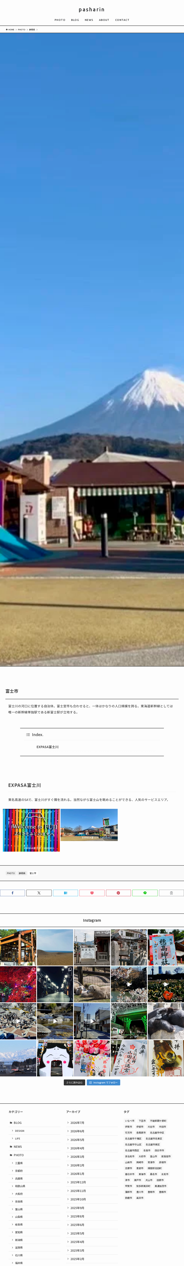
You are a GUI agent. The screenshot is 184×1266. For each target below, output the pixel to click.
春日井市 (129, 1174)
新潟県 (19, 1240)
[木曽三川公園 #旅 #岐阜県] (166, 984)
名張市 (146, 1150)
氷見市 (164, 1174)
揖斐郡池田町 (155, 1168)
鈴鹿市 (128, 1198)
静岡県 (22, 873)
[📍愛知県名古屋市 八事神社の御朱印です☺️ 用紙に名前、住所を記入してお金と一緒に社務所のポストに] (166, 1058)
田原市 (160, 1180)
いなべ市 (129, 1120)
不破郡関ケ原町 (158, 1120)
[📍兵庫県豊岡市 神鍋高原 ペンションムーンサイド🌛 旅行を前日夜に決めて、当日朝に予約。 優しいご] (18, 947)
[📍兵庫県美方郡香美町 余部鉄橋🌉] (92, 947)
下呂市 (142, 1120)
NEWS (18, 1146)
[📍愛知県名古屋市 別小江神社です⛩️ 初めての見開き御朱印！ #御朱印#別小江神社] (92, 1058)
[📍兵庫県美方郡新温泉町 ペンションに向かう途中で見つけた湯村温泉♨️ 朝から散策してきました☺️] (129, 947)
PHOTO (11, 873)
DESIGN (19, 1130)
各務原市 (141, 1132)
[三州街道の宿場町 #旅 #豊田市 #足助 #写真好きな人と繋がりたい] (55, 1021)
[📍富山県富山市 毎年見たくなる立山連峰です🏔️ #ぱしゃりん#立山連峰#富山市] (18, 1058)
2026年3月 (77, 1156)
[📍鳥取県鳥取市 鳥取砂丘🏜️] (55, 947)
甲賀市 (128, 1186)
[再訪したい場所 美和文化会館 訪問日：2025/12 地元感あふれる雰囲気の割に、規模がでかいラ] (18, 984)
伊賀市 (128, 1126)
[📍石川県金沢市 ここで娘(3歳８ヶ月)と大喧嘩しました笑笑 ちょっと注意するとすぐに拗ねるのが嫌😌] (129, 1021)
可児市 (128, 1132)
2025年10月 (78, 1199)
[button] (12, 893)
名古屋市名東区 (154, 1138)
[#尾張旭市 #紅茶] (18, 1021)
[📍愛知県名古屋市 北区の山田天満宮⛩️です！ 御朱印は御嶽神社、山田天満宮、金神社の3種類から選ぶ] (129, 1058)
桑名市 (153, 1174)
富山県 (19, 1209)
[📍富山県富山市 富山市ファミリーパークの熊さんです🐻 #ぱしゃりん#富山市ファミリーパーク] (166, 1021)
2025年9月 (77, 1208)
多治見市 (129, 1156)
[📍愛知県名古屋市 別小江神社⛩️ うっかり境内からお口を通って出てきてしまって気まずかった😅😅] (55, 1058)
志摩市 (128, 1168)
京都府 (19, 1171)
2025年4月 (77, 1242)
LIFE (17, 1138)
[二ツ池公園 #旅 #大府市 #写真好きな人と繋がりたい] (129, 984)
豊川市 (139, 1192)
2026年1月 (77, 1173)
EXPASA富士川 (47, 746)
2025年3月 (77, 1250)
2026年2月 (77, 1165)
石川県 (19, 1255)
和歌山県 (20, 1186)
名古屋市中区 (157, 1132)
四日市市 (159, 1150)
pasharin (92, 9)
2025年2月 (77, 1259)
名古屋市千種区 (133, 1138)
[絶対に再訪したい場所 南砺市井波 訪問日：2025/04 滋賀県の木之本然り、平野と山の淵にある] (55, 984)
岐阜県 (19, 1224)
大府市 (142, 1156)
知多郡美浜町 (143, 1186)
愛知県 (19, 1232)
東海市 (142, 1174)
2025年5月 (77, 1233)
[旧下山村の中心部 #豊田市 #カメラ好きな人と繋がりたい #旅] (92, 1021)
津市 (127, 1180)
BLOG (18, 1122)
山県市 (128, 1162)
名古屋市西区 (132, 1150)
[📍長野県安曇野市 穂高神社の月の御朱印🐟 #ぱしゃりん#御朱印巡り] (166, 947)
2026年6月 (77, 1131)
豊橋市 (162, 1192)
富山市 (153, 1156)
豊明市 (151, 1192)
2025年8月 (77, 1216)
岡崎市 (139, 1162)
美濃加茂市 (160, 1186)
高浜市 (139, 1198)
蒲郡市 (128, 1192)
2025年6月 (77, 1225)
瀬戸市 (137, 1180)
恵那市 (139, 1168)
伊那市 (139, 1126)
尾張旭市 (166, 1156)
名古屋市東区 (153, 1144)
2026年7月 (77, 1122)
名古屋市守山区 (133, 1144)
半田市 (162, 1126)
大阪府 (19, 1194)
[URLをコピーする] (171, 893)
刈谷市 (151, 1126)
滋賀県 (19, 1247)
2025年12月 (78, 1182)
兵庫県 (19, 1178)
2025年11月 (78, 1191)
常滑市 (151, 1162)
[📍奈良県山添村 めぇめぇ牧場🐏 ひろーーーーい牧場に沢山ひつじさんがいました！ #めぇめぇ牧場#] (92, 984)
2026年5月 (77, 1140)
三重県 (19, 1163)
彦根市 (162, 1162)
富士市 (33, 873)
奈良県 (19, 1201)
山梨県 (19, 1217)
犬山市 (148, 1180)
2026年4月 (77, 1148)
